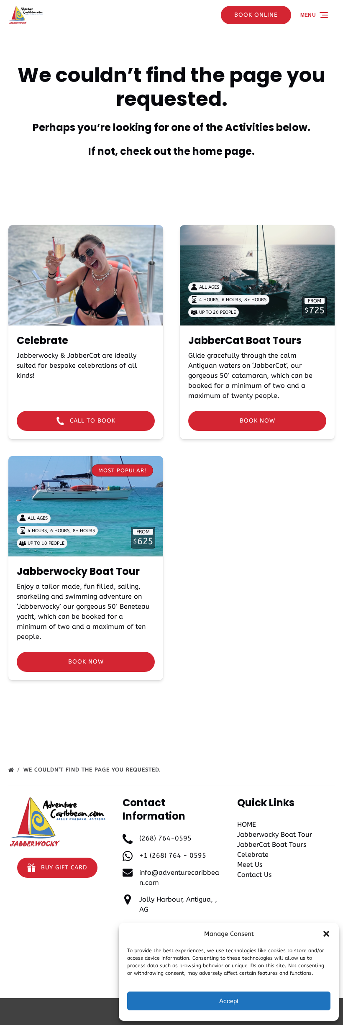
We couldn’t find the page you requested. (93, 769)
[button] (326, 934)
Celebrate (42, 340)
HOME (246, 824)
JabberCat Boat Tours (245, 340)
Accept (228, 1000)
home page (222, 151)
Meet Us (249, 865)
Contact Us (254, 875)
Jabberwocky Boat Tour (78, 571)
